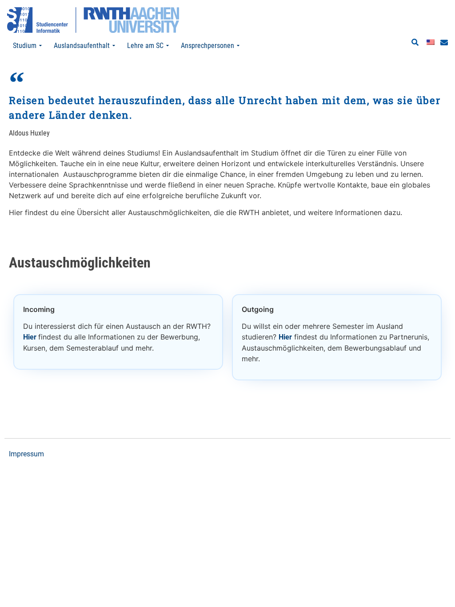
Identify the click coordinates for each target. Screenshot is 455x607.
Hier (30, 337)
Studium (24, 45)
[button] (415, 42)
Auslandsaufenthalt (82, 45)
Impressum (26, 454)
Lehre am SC (145, 45)
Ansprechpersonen (207, 45)
